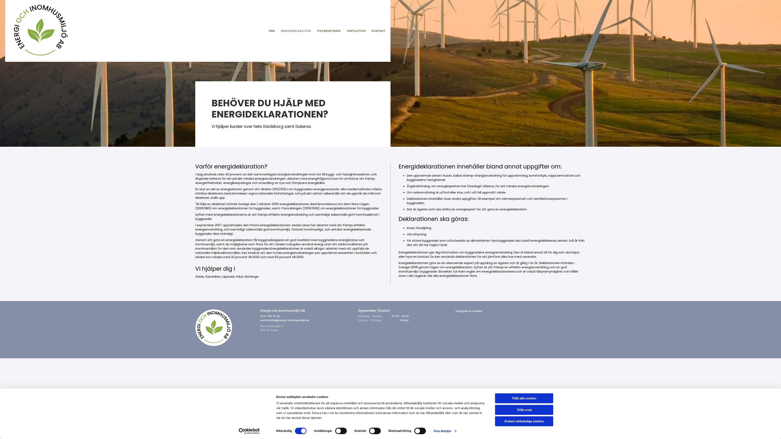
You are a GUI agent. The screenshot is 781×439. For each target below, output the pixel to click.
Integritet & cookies (469, 311)
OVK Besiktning (329, 30)
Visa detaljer (442, 431)
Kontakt (378, 30)
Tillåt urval (524, 410)
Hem (272, 30)
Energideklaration (296, 30)
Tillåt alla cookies (524, 398)
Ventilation (356, 30)
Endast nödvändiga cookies (524, 421)
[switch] (341, 431)
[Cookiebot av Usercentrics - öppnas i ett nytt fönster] (249, 431)
